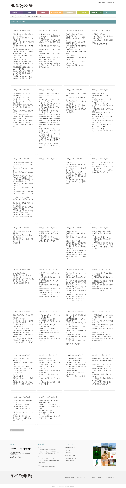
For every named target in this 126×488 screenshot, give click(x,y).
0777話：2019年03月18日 (74, 355)
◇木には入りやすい (19, 319)
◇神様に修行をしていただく (75, 231)
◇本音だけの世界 (98, 332)
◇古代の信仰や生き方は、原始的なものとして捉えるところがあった (23, 164)
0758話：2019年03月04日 (101, 90)
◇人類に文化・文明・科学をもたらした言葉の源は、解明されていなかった (23, 73)
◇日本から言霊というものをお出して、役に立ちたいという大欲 (23, 193)
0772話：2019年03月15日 (48, 311)
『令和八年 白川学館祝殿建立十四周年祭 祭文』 (49, 460)
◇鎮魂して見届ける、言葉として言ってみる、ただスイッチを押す (49, 145)
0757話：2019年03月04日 (74, 90)
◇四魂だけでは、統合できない (23, 61)
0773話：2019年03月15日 (74, 311)
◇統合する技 (70, 113)
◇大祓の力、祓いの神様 (21, 328)
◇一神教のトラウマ (45, 410)
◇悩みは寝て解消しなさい (21, 416)
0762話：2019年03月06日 (101, 159)
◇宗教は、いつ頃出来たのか (48, 404)
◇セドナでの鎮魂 (98, 128)
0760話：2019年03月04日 (48, 159)
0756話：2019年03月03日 (48, 90)
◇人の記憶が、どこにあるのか (102, 359)
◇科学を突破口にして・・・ (48, 330)
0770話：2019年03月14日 (101, 270)
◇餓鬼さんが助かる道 (46, 128)
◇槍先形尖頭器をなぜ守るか (101, 334)
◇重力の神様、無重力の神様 (101, 231)
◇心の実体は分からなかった (22, 59)
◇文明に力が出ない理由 (47, 319)
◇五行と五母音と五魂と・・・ (23, 49)
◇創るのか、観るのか (73, 49)
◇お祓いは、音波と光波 (100, 237)
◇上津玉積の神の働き (46, 237)
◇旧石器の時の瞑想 (19, 370)
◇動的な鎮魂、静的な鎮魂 (74, 34)
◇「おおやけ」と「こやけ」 (22, 97)
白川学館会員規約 (69, 477)
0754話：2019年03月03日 (101, 31)
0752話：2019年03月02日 (48, 31)
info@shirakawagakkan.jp (17, 456)
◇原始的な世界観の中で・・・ (102, 34)
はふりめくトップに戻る (17, 430)
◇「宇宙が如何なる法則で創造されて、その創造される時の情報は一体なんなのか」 (76, 283)
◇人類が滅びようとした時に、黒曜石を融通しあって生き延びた (76, 38)
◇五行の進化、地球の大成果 (101, 239)
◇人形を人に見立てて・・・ (101, 44)
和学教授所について (16, 12)
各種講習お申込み (70, 460)
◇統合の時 (16, 243)
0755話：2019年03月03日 (21, 90)
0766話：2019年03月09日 (101, 228)
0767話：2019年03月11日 (21, 270)
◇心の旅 (69, 162)
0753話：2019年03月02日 (74, 31)
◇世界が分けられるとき (21, 99)
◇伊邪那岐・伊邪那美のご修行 (102, 243)
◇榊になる (96, 241)
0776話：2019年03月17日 (48, 355)
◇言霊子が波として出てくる (48, 231)
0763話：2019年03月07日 (21, 228)
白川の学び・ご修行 (70, 455)
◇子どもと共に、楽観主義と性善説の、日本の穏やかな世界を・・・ (49, 140)
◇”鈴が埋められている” (47, 34)
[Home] (12, 16)
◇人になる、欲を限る (46, 61)
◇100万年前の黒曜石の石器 (101, 336)
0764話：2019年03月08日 (48, 228)
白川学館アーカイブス (96, 12)
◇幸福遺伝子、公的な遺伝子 (48, 122)
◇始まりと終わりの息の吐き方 (49, 63)
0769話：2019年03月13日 (74, 270)
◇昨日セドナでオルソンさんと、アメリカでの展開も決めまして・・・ (102, 105)
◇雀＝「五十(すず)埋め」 (21, 114)
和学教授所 (61, 486)
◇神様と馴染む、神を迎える (48, 296)
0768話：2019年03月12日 (48, 270)
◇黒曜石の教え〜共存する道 (22, 368)
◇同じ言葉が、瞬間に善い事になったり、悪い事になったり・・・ (23, 107)
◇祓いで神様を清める (73, 241)
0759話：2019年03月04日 (21, 159)
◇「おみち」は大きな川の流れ (23, 338)
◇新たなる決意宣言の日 (21, 283)
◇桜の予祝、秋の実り (73, 344)
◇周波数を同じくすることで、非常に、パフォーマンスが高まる (102, 370)
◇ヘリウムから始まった (47, 360)
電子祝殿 (43, 12)
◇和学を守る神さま (72, 370)
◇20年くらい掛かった (73, 360)
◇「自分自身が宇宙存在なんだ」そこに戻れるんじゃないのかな (76, 181)
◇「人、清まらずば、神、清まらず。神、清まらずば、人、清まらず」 (102, 246)
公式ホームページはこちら (17, 457)
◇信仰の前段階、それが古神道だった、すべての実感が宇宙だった (49, 42)
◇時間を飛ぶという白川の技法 (102, 315)
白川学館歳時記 (70, 12)
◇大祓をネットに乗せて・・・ (49, 328)
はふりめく (29, 12)
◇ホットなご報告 (98, 93)
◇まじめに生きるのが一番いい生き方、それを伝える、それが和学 (49, 95)
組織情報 (93, 477)
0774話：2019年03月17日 (101, 311)
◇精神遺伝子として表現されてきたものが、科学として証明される (76, 256)
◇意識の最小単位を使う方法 (22, 382)
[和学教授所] (22, 5)
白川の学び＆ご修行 (56, 12)
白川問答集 (83, 12)
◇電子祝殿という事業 (46, 336)
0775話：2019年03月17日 (21, 355)
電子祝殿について (70, 452)
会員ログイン (111, 2)
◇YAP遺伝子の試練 (19, 273)
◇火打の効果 (70, 55)
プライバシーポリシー (82, 477)
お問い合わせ (102, 2)
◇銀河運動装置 (18, 376)
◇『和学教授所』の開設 (74, 359)
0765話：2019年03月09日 (74, 228)
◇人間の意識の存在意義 (21, 404)
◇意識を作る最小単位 (20, 406)
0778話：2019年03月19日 (101, 355)
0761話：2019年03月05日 (74, 159)
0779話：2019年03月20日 (21, 397)
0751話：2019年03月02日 (21, 31)
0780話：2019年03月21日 (48, 397)
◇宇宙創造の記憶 (45, 359)
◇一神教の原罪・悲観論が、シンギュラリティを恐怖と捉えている (23, 199)
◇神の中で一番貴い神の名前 (75, 376)
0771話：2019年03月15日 (21, 311)
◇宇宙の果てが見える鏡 (21, 366)
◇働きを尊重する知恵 (73, 334)
